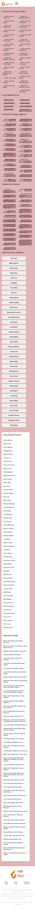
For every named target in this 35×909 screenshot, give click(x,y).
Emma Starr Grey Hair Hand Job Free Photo (14, 791)
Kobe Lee (14, 278)
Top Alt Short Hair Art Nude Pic (14, 835)
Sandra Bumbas (8, 585)
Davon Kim (7, 443)
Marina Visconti (14, 381)
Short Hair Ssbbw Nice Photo (13, 802)
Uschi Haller (14, 342)
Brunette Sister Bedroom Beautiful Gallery (15, 681)
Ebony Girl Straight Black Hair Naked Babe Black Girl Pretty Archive (13, 759)
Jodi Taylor (14, 322)
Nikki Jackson (14, 263)
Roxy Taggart (8, 620)
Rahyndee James (9, 475)
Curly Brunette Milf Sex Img (12, 742)
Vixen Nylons (8, 447)
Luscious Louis (8, 567)
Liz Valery (6, 549)
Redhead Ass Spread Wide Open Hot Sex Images (14, 729)
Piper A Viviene (8, 528)
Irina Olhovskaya (14, 317)
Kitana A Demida (9, 613)
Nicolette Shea (8, 493)
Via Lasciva (7, 617)
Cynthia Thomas (13, 415)
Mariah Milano (8, 454)
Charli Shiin (14, 288)
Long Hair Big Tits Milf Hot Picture (15, 725)
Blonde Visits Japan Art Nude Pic (14, 651)
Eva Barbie (14, 327)
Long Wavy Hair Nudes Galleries (14, 823)
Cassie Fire (14, 351)
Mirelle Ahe (14, 273)
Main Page (6, 882)
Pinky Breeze (7, 553)
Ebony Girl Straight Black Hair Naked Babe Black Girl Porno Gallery (13, 774)
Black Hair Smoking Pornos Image (15, 754)
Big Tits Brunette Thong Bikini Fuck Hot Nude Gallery (14, 686)
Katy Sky (6, 571)
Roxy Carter (14, 376)
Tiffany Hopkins (14, 332)
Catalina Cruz (8, 627)
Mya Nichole (7, 574)
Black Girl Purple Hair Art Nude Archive (14, 696)
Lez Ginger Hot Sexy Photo (12, 787)
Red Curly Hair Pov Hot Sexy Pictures (13, 815)
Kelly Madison (8, 472)
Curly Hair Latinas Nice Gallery (14, 820)
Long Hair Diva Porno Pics (12, 799)
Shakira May (7, 518)
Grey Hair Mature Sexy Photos (13, 764)
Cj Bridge (14, 283)
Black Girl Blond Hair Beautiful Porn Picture (14, 848)
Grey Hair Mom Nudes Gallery (13, 668)
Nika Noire (7, 486)
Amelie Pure (7, 610)
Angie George (13, 356)
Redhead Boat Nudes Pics (12, 839)
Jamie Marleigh (8, 525)
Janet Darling (14, 337)
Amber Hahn (14, 361)
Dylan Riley (7, 500)
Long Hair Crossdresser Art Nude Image (14, 672)
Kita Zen (14, 292)
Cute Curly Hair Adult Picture (13, 783)
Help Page (15, 882)
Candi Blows (7, 532)
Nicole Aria (7, 592)
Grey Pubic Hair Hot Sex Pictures (14, 795)
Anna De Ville (14, 410)
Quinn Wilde (14, 400)
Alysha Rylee (7, 578)
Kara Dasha (7, 521)
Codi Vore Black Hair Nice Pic (13, 716)
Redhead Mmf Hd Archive (12, 654)
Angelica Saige (14, 302)
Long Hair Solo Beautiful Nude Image (14, 664)
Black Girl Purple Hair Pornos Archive (13, 768)
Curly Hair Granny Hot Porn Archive (12, 659)
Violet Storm (7, 461)
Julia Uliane (14, 425)
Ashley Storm (8, 602)
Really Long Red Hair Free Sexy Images (14, 827)
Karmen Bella (8, 489)
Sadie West (7, 482)
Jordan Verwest (8, 507)
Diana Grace (7, 468)
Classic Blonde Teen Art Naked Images (14, 734)
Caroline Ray (7, 557)
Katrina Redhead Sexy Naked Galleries (13, 701)
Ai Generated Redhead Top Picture (15, 751)
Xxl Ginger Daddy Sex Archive (13, 738)
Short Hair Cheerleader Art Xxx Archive (13, 746)
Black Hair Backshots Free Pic (13, 780)
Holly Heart (7, 511)
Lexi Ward (6, 539)
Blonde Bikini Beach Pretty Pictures (12, 807)
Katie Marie (14, 391)
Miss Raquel (7, 599)
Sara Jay (6, 496)
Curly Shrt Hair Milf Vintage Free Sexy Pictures (14, 706)
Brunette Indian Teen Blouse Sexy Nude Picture (15, 646)
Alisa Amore (14, 307)
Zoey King (13, 395)
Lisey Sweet (7, 564)
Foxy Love (7, 624)
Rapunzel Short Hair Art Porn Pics (15, 677)
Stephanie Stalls (14, 420)
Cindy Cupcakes (9, 546)
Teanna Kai (14, 366)
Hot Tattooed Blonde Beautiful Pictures (14, 711)
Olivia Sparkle (8, 595)
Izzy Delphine (8, 514)
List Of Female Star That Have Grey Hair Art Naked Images (13, 691)
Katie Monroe (14, 371)
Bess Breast (14, 268)
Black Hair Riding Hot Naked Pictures (13, 641)
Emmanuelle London (14, 312)
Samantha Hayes (9, 581)
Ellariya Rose (8, 451)
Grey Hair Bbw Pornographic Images (13, 843)
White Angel (14, 386)
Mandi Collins (8, 542)
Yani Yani (14, 258)
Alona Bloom (7, 440)
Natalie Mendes (8, 606)
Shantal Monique (9, 504)
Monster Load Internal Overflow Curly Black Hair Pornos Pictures (14, 720)
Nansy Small (7, 479)
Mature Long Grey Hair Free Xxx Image (14, 853)
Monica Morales (14, 346)
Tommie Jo (7, 458)
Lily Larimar (14, 405)
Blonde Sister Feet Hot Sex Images (15, 811)
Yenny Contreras (9, 465)
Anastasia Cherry (9, 560)
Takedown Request (27, 882)
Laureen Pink (8, 588)
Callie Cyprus (14, 297)
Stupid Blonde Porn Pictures (13, 832)
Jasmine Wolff (8, 535)
